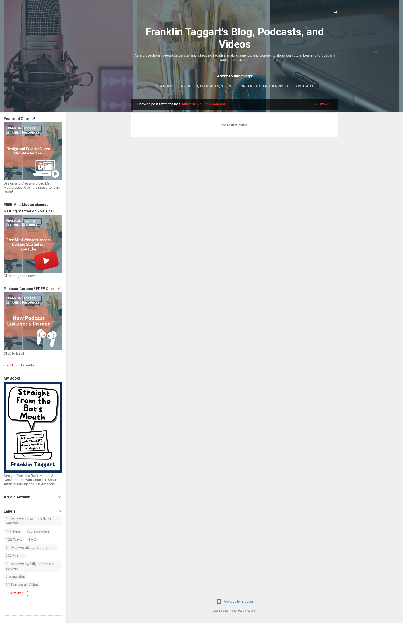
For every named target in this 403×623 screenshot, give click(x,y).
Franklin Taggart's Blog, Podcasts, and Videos (235, 38)
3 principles (15, 576)
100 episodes (37, 531)
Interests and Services (265, 86)
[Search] (335, 13)
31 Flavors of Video (22, 584)
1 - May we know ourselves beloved (28, 521)
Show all (322, 104)
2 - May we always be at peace (31, 547)
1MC (32, 539)
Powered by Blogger (237, 601)
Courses (164, 86)
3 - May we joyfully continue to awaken (31, 566)
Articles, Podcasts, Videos (207, 86)
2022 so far (15, 556)
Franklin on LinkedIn (19, 365)
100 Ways (14, 539)
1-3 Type (13, 531)
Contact (304, 86)
